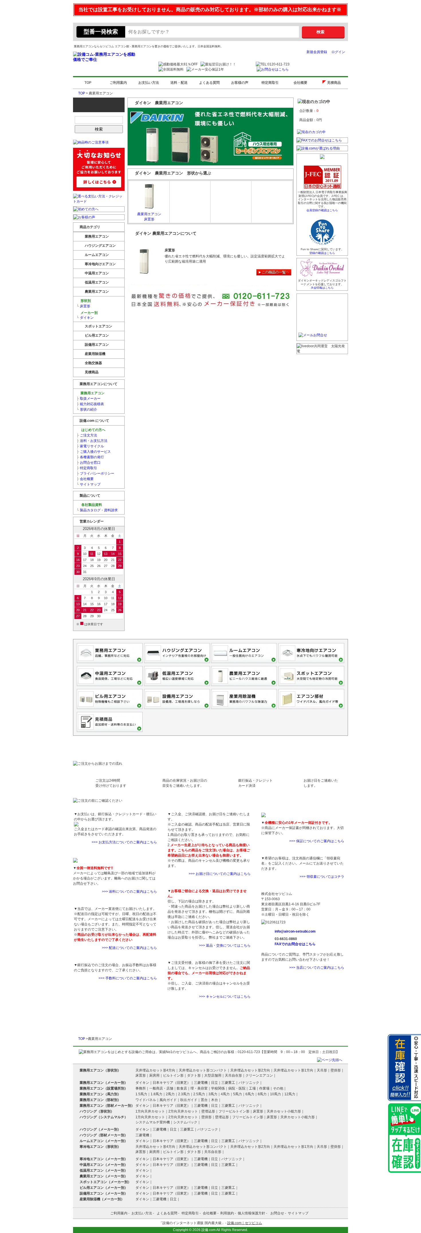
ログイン (338, 52)
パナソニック (249, 1083)
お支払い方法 (148, 83)
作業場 (264, 1088)
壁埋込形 (208, 1111)
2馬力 (170, 1094)
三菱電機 (201, 1083)
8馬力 (262, 1094)
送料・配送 (179, 83)
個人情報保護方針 (251, 1213)
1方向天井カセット (150, 1111)
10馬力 (275, 1094)
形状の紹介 (86, 409)
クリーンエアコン (259, 1075)
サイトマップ (88, 484)
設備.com (208, 1230)
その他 (278, 1088)
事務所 (140, 1088)
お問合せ (277, 1213)
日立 (214, 1083)
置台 (204, 1100)
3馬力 (212, 1094)
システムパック (185, 1122)
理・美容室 (199, 1088)
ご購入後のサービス (93, 452)
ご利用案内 (118, 83)
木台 (214, 1100)
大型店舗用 (212, 1075)
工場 (252, 1088)
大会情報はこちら (322, 287)
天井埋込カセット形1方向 (293, 1070)
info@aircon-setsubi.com (295, 931)
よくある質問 (209, 83)
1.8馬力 (156, 1094)
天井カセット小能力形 (284, 1111)
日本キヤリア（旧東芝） (171, 1083)
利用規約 (227, 1213)
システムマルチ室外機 (152, 1122)
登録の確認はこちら (322, 253)
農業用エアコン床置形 (149, 216)
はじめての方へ (92, 430)
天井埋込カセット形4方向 (155, 1070)
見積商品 (335, 83)
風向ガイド (168, 1100)
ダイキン (85, 318)
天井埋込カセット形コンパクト (203, 1070)
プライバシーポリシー (95, 473)
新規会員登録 (316, 52)
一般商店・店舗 (161, 1088)
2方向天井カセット (183, 1111)
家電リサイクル (90, 446)
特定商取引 (270, 83)
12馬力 (289, 1094)
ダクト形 (194, 1075)
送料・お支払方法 (91, 441)
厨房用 (154, 1075)
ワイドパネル (145, 1100)
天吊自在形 (233, 1075)
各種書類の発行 (90, 457)
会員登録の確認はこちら (322, 210)
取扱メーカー (88, 399)
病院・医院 (236, 1088)
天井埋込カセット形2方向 (250, 1070)
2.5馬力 (199, 1094)
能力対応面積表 (90, 404)
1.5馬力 (141, 1094)
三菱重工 (228, 1083)
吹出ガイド (188, 1100)
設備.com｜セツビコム (244, 1223)
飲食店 (182, 1088)
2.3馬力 (184, 1094)
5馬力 (237, 1094)
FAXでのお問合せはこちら (295, 944)
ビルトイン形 (173, 1075)
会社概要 (300, 83)
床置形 (83, 306)
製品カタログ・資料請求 (97, 510)
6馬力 (249, 1094)
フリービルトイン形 (234, 1111)
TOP (87, 83)
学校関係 (218, 1088)
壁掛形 (335, 1070)
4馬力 (225, 1094)
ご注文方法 (86, 435)
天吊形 (322, 1070)
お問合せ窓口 (88, 463)
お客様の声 (239, 83)
